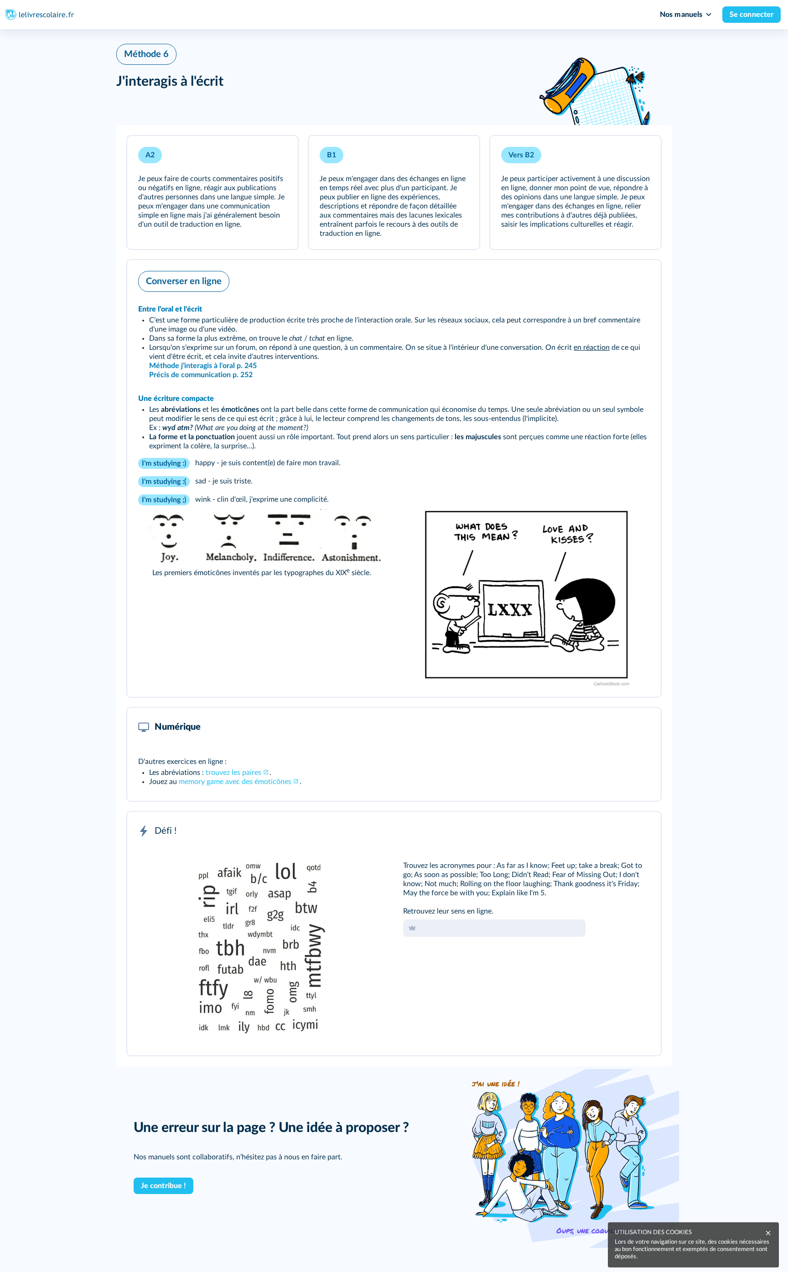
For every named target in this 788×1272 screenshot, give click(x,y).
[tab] (616, 831)
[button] (212, 192)
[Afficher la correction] (616, 831)
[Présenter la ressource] (277, 155)
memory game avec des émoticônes (235, 781)
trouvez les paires (233, 772)
